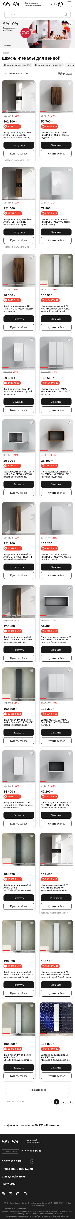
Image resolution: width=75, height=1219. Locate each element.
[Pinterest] (10, 1193)
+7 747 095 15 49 (31, 1151)
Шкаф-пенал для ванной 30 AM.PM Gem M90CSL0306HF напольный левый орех (17, 639)
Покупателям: (12, 1161)
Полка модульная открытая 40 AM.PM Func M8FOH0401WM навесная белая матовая (56, 805)
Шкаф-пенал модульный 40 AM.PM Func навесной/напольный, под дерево (17, 222)
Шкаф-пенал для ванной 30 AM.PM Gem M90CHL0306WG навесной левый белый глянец (56, 975)
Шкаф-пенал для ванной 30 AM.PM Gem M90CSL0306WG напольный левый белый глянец (18, 975)
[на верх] (69, 1141)
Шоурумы (9, 1184)
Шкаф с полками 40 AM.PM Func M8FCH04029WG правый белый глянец (56, 222)
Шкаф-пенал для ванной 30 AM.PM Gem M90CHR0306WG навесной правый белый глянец (56, 309)
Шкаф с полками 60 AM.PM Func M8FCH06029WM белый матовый (55, 391)
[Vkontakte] (17, 1193)
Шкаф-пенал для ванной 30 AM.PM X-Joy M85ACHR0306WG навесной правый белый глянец (55, 1057)
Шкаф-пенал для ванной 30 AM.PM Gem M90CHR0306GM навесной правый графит (18, 722)
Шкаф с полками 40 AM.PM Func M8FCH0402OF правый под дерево (55, 135)
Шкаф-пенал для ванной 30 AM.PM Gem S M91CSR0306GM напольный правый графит (17, 888)
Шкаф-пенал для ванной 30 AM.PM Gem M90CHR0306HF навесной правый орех (17, 557)
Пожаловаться (11, 1151)
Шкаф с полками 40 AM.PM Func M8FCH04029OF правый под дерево (18, 309)
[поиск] (65, 14)
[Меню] (69, 4)
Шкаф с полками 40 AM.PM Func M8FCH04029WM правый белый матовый (56, 557)
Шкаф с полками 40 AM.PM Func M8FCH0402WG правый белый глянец (17, 391)
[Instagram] (3, 1193)
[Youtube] (25, 1193)
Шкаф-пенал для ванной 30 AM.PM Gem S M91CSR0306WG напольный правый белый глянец (17, 1057)
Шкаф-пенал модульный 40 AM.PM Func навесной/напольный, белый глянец (17, 135)
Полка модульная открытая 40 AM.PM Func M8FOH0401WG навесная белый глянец (18, 474)
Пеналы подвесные (17, 65)
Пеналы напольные (48, 65)
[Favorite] (32, 83)
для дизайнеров (14, 1176)
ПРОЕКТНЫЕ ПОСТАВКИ (17, 1169)
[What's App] (60, 4)
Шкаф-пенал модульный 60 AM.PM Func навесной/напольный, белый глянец (54, 888)
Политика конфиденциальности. (15, 1208)
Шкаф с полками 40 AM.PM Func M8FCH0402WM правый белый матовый (18, 805)
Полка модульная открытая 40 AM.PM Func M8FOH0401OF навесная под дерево (56, 474)
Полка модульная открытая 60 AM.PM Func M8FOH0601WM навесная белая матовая (56, 639)
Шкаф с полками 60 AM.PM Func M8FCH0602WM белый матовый (55, 722)
